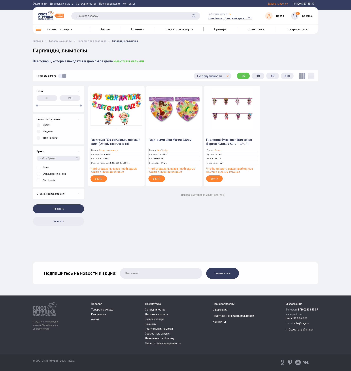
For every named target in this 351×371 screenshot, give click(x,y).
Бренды (220, 29)
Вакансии (150, 324)
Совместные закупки (157, 333)
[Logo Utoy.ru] (51, 15)
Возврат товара (154, 319)
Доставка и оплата (61, 3)
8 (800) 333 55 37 (308, 309)
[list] (310, 76)
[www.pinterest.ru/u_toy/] (282, 362)
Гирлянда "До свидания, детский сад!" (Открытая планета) (115, 142)
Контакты (129, 3)
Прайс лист (256, 29)
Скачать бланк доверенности (163, 343)
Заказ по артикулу (179, 29)
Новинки (137, 29)
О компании (40, 3)
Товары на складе (102, 309)
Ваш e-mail (33, 252)
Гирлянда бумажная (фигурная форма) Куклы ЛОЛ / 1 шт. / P (229, 142)
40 (258, 76)
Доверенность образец (159, 338)
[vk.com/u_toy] (306, 362)
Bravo (217, 150)
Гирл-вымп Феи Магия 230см (170, 140)
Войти (98, 178)
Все (287, 76)
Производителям (109, 3)
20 (243, 76)
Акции (105, 29)
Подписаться (223, 273)
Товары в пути (296, 29)
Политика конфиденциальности (233, 315)
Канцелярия (98, 314)
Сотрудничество (86, 3)
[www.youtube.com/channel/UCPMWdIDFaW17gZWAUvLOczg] (298, 362)
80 (272, 76)
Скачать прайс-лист (300, 329)
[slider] (37, 105)
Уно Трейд (162, 150)
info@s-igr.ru (301, 323)
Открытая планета (108, 150)
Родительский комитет (159, 328)
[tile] (301, 76)
